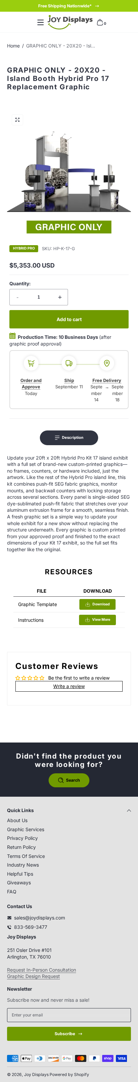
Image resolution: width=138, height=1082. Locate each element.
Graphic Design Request (33, 976)
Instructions (31, 620)
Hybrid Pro (24, 249)
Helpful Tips (20, 874)
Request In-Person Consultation (41, 970)
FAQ (11, 891)
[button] (100, 22)
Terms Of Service (26, 856)
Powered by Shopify (69, 1074)
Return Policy (21, 847)
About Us (17, 820)
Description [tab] (72, 437)
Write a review (69, 686)
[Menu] (40, 22)
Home (13, 45)
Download (101, 604)
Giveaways (19, 882)
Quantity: (20, 283)
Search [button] (73, 780)
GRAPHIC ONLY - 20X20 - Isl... (60, 45)
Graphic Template (37, 604)
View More (101, 619)
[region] (69, 6)
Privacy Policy (22, 838)
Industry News (23, 865)
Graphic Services (25, 829)
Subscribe (65, 1033)
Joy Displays (36, 1074)
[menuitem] (69, 820)
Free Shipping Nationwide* (65, 5)
